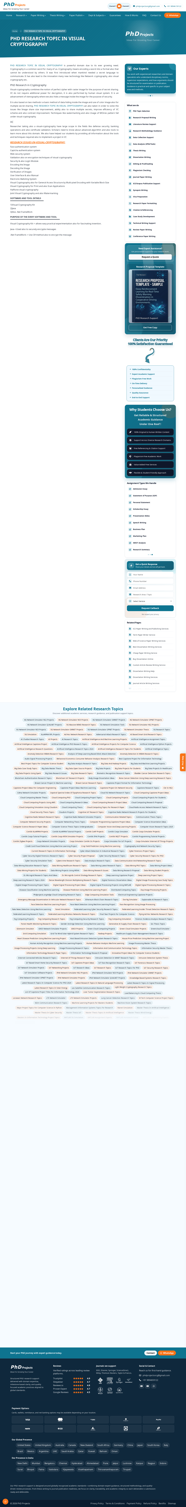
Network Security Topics (151, 1055)
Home (9, 15)
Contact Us (155, 15)
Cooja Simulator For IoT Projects (117, 841)
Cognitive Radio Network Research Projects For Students (132, 812)
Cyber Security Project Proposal (81, 856)
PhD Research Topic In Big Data (69, 1103)
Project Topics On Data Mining (150, 1207)
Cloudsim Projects (66, 812)
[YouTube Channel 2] (147, 1386)
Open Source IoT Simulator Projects (81, 1079)
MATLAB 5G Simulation (73, 1016)
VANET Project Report (33, 1313)
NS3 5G (146, 1069)
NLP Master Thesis (104, 1064)
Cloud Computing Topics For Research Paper (105, 807)
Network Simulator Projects (82, 1060)
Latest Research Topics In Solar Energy (50, 987)
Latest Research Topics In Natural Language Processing (99, 982)
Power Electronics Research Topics (115, 1202)
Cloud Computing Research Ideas (74, 802)
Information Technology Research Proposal (89, 953)
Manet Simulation (124, 1006)
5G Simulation (31, 734)
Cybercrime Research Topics (68, 860)
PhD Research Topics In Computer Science (49, 1187)
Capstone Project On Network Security (116, 788)
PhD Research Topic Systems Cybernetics (74, 1173)
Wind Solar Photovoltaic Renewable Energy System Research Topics (80, 1323)
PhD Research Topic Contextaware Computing (43, 1113)
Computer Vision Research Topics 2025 (156, 826)
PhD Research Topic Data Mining (148, 1113)
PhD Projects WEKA (76, 1098)
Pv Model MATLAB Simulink (83, 1211)
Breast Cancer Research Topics (89, 783)
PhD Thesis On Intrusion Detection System (30, 1192)
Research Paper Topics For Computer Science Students (136, 1226)
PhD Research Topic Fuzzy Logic (154, 1123)
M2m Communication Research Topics (51, 1001)
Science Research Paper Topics (40, 1241)
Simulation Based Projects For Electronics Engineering (118, 1250)
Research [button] (20, 15)
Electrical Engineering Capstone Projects (135, 894)
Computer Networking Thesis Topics (70, 822)
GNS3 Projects (77, 928)
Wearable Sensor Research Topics (139, 1318)
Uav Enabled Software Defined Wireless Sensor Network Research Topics (48, 1309)
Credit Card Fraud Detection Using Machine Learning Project (51, 846)
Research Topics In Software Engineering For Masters (53, 1265)
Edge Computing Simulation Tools (99, 894)
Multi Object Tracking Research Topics (151, 1035)
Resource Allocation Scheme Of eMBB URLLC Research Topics (41, 1270)
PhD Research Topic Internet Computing (39, 1138)
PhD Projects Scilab (55, 1098)
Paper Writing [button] (37, 15)
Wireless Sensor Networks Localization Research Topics (132, 1338)
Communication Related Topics (118, 817)
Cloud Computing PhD (61, 797)
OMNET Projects (114, 1074)
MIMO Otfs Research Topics (99, 1026)
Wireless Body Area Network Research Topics (76, 1328)
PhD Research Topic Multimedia (151, 1148)
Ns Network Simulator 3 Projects (58, 1069)
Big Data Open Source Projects (79, 768)
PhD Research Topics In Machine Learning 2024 (91, 1187)
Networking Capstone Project (111, 1060)
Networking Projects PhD (24, 1064)
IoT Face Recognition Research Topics (114, 962)
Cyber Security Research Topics (112, 856)
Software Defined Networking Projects (157, 1279)
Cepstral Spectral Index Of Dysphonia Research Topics (73, 792)
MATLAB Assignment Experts (100, 1016)
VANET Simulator (119, 1313)
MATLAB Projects (45, 1021)
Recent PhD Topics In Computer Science (137, 1211)
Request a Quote (150, 257)
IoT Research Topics (102, 967)
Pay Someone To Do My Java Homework (101, 1084)
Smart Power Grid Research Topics (149, 1275)
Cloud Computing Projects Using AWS (39, 802)
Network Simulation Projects (28, 1060)
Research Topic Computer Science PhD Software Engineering (59, 1260)
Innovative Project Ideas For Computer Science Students (136, 953)
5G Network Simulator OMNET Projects (66, 729)
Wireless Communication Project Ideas (115, 1328)
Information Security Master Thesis (157, 948)
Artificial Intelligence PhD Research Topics (69, 744)
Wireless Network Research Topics (116, 1333)
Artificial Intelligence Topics (157, 749)
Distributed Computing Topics (123, 890)
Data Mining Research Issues (96, 870)
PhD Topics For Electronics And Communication (73, 1192)
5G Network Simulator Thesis (136, 729)
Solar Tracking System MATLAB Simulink (64, 1289)
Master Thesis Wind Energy (139, 1011)
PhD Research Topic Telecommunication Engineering (118, 1173)
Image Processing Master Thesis (142, 943)
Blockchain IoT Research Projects (70, 778)
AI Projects (52, 739)
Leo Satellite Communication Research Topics (91, 987)
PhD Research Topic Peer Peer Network (154, 1158)
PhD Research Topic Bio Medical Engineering (106, 1103)
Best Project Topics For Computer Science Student (42, 763)
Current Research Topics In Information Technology (53, 851)
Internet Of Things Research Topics (76, 958)
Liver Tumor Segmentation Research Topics (101, 992)
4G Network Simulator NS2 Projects (39, 720)
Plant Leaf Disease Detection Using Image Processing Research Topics (92, 1197)
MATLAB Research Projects (68, 1021)
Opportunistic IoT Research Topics (36, 1084)
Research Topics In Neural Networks (137, 1260)
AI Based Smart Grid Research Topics (145, 734)
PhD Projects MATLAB (140, 1094)
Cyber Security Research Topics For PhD (146, 856)
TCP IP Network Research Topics (72, 1294)
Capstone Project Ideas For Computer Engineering (35, 788)
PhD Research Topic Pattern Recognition (116, 1158)
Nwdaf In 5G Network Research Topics (47, 1074)
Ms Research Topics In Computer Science (147, 1030)
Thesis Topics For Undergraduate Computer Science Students (55, 1304)
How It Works (131, 15)
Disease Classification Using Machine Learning (39, 890)
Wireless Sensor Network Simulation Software (50, 1338)
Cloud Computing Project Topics (88, 797)
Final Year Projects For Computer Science (117, 914)
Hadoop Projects (105, 933)
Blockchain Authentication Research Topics (33, 778)
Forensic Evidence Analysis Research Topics (153, 919)
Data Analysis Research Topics (97, 860)
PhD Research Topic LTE (154, 1138)
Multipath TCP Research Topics (142, 1040)
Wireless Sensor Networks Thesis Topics (120, 1343)
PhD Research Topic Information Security (114, 1133)
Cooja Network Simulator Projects (51, 841)
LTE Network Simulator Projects (83, 996)
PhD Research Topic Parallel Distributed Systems (74, 1158)
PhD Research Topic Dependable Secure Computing (54, 1118)
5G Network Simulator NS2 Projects (144, 724)
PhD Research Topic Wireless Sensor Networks (134, 1182)
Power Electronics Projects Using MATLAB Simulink (75, 1202)
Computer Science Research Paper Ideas (30, 826)
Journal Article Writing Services (146, 650)
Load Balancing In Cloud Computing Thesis (143, 992)
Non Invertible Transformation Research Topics (152, 1064)
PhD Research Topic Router (96, 1163)
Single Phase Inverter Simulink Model (139, 1255)
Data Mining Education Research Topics (31, 865)
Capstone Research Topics (148, 788)
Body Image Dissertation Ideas (102, 778)
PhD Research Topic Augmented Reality (34, 1103)
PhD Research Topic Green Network (82, 1128)
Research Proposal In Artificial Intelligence (86, 1236)
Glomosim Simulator (25, 928)
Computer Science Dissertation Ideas (150, 822)
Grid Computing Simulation (34, 933)
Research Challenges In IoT (145, 1221)
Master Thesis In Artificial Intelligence (153, 1006)
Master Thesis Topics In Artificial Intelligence (105, 1011)
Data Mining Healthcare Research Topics (69, 865)
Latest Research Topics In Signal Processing (145, 982)
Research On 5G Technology (97, 1226)
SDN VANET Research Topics (100, 1245)
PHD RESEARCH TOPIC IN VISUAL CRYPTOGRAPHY (36, 65)
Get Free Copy (150, 327)
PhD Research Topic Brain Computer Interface (148, 1103)
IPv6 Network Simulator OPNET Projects (36, 977)
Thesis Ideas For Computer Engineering (142, 1294)
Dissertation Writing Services (145, 644)
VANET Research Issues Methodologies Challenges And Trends (42, 1318)
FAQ (144, 15)
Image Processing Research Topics (74, 948)
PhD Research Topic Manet (36, 1143)
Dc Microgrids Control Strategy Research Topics (82, 875)
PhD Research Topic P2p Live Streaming (32, 1158)
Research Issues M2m (71, 1226)
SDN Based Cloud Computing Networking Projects (137, 1245)
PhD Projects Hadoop (118, 1094)
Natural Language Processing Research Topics (37, 1050)
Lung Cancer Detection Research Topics (118, 996)
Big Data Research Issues (56, 773)
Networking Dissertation (137, 1060)
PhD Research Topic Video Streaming (119, 1177)
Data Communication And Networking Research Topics (138, 860)
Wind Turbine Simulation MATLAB (154, 1323)
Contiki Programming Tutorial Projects (148, 836)
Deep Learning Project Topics (150, 875)
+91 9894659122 (150, 1380)
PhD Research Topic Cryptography (81, 1113)
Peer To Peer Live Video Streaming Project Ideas (113, 1089)
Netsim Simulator (111, 1050)
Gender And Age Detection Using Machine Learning (82, 924)
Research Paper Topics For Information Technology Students (38, 1231)
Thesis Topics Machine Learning (99, 1304)
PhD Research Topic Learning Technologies (121, 1138)
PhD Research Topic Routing (124, 1163)
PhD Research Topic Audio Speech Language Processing (135, 1098)
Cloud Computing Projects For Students (149, 797)
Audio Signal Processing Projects (38, 758)
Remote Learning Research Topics (85, 1216)
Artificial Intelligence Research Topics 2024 (75, 749)
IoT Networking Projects (59, 967)
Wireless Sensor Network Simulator (89, 1338)
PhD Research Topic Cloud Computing (67, 1108)
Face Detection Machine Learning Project (48, 904)
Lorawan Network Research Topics (27, 996)
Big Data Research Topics (82, 773)
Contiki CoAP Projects (95, 831)
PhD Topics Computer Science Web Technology (154, 1192)
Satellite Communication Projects (156, 1270)
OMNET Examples (132, 1074)
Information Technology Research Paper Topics (46, 953)
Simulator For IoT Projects (42, 1255)
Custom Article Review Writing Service (149, 632)
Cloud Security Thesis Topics (42, 812)
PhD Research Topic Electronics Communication (80, 1123)
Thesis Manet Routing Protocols (71, 1299)
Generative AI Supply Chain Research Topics (127, 924)
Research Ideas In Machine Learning (42, 1226)
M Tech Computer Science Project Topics (156, 996)
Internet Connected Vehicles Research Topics (37, 958)
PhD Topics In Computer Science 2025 (114, 1192)
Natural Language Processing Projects (152, 1045)
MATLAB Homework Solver (127, 1016)
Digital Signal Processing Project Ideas (69, 885)
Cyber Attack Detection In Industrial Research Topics (102, 851)
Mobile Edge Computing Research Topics (108, 1030)
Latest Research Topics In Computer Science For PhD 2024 (46, 982)
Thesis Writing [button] (57, 15)
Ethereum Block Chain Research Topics (101, 899)
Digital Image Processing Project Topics (32, 885)
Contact (151, 1353)
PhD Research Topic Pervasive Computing (38, 1163)
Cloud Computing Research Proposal (146, 802)
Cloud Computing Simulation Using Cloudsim (38, 807)
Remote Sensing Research (153, 1216)
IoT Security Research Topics (156, 967)
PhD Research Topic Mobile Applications (144, 1143)
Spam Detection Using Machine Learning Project (147, 1289)
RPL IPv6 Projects (79, 1270)
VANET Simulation (70, 1313)
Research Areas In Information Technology (111, 1221)
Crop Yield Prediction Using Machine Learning (100, 846)
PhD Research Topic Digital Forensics (95, 1118)
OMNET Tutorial (150, 1074)
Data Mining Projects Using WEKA (65, 870)
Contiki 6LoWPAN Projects (37, 831)
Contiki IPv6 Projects (96, 836)
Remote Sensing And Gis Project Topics (121, 1216)
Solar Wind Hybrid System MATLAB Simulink (104, 1289)
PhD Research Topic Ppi (71, 1163)
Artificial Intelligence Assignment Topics (148, 739)
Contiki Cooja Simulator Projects (146, 831)
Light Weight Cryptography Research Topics (133, 987)
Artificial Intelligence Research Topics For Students (119, 749)
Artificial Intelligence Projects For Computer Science (114, 744)
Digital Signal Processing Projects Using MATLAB (110, 885)
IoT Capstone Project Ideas (82, 962)
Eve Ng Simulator (130, 899)
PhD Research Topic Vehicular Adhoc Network (79, 1177)
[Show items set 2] (150, 554)
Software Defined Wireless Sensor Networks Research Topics (48, 1284)
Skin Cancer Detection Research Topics (81, 1275)
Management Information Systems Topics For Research (89, 1006)
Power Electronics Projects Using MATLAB (31, 1202)
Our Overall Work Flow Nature (68, 1084)
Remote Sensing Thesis (39, 1221)
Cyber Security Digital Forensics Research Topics (43, 856)
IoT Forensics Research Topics (147, 962)
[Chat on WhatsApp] (5, 1501)
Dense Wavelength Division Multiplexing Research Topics (73, 880)
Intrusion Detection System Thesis (153, 958)
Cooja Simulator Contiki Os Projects (85, 841)
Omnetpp (166, 1074)
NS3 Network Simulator (163, 1069)
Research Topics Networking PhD (103, 1260)
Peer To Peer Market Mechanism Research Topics (68, 1089)
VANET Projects (52, 1313)
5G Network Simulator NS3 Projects (31, 729)
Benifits (162, 1503)
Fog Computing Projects (24, 919)
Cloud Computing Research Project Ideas (109, 802)
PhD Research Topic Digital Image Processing (135, 1118)
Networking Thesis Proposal (51, 1064)
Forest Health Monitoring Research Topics (38, 924)
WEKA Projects (164, 1318)
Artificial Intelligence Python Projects (155, 744)
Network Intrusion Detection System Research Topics (145, 1050)
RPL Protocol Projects (100, 1270)
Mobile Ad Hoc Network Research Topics (38, 1030)
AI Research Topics (70, 739)
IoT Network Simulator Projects (31, 967)
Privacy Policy (97, 1503)
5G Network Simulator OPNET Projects (104, 729)
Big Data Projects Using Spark (28, 773)
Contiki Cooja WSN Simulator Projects (67, 836)
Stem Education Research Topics (40, 1294)
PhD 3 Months (139, 687)
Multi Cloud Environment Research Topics (71, 1035)
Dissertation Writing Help (143, 638)
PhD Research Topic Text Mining (158, 1173)
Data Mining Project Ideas (161, 865)
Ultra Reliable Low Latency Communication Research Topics (108, 1309)
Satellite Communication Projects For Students (41, 1275)
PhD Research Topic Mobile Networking (117, 1148)
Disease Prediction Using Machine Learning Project (85, 890)
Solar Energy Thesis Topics (89, 1284)
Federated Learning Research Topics (28, 914)
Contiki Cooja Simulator (118, 831)
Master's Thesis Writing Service (146, 662)
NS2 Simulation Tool (130, 1069)
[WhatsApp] (153, 1386)
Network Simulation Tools (56, 1060)
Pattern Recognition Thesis (31, 1089)
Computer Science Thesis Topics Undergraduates (72, 826)
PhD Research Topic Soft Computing (109, 1168)
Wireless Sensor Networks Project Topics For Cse (44, 1343)
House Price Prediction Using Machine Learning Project (145, 938)
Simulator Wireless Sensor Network (73, 1255)
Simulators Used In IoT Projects (105, 1255)
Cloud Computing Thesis (72, 807)
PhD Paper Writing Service (144, 681)
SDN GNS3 (64, 1245)
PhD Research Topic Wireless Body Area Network (52, 1182)
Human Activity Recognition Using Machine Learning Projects (56, 943)
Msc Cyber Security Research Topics (34, 1035)
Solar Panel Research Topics (152, 1284)
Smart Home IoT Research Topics (117, 1275)
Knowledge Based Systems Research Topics (147, 977)
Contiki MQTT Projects (118, 836)
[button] (148, 95)
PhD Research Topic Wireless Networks (93, 1182)
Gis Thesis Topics (158, 924)
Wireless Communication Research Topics (80, 1333)
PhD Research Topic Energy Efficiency (120, 1123)
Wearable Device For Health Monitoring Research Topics (97, 1318)
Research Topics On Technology (141, 1265)
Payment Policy (134, 1503)
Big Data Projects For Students (127, 768)
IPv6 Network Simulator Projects (71, 977)
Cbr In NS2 (167, 788)
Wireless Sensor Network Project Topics (152, 1333)
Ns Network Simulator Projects (89, 1069)
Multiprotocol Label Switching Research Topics (37, 1045)
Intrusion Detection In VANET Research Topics (114, 958)
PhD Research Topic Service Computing (31, 1168)
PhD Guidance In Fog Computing (152, 1089)
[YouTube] (141, 1386)
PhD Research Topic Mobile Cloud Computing (40, 1148)
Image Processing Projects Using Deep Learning (34, 948)
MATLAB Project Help (25, 1021)
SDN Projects (78, 1245)
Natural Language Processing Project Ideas (113, 1045)
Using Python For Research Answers (153, 1309)
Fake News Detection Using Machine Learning (31, 909)
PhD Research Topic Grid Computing (116, 1128)
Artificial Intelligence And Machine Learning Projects (104, 739)
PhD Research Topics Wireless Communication (135, 1187)
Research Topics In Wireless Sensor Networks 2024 (102, 1265)
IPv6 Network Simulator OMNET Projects (145, 972)
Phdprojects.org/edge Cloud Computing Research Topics (57, 894)
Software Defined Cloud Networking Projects (31, 1279)
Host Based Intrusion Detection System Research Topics (94, 938)
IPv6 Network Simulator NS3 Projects (107, 972)
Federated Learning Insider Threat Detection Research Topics (148, 909)
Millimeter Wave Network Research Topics (65, 1026)
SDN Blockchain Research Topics (41, 1245)
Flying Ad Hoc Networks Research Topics (156, 914)
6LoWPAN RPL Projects (50, 734)
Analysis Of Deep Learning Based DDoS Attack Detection (92, 754)
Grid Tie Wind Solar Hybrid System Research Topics (72, 933)
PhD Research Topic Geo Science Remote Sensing (42, 1128)
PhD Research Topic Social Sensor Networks (71, 1168)
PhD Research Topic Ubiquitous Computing (38, 1177)
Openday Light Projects (110, 1079)
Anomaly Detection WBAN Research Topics (45, 754)
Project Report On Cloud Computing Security (41, 1207)
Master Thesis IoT (73, 1011)
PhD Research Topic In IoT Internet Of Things (79, 1138)
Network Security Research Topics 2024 (119, 1055)
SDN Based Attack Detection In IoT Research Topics (117, 1241)
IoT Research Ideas (81, 967)
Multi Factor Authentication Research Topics (112, 1035)
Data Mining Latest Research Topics (106, 865)
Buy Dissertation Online (143, 626)
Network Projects (32, 1055)
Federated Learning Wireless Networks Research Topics (71, 914)
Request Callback (150, 608)
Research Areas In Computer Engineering (70, 1221)
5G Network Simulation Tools (112, 724)
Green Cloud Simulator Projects (133, 928)
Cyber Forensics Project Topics (142, 851)
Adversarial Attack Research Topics (111, 734)
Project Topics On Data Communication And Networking (109, 1207)
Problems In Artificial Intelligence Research (153, 1202)
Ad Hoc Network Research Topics (78, 734)
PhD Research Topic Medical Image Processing (103, 1143)
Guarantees (115, 15)
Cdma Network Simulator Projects (31, 792)
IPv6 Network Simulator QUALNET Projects (107, 977)
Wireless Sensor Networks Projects (83, 1343)
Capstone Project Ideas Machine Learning (78, 788)
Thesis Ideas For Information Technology (36, 1299)
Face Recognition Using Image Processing (137, 904)
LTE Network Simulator (56, 996)
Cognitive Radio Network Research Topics (42, 817)
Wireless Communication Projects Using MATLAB (37, 1333)
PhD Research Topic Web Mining (152, 1177)
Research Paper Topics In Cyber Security (85, 1231)
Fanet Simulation (62, 909)
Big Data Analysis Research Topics (82, 763)
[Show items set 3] (152, 554)
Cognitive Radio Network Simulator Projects (82, 817)
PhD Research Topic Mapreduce (65, 1143)
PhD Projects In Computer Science (90, 1094)
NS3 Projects (21, 1074)
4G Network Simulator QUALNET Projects (44, 724)
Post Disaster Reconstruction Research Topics (145, 1197)
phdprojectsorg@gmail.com (156, 1375)
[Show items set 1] (148, 554)
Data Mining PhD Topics (136, 865)
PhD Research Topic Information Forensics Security (70, 1133)
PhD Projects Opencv (162, 1094)
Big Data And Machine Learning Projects (148, 763)
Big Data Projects (103, 768)
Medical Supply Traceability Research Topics (102, 1021)
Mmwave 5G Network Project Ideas (150, 1026)
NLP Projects (122, 1064)
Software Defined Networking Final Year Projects (116, 1279)
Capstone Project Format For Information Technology (128, 783)
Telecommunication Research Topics (105, 1294)
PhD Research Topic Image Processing (28, 1133)
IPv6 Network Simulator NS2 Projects (72, 972)
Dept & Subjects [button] (96, 15)
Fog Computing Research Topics (51, 919)
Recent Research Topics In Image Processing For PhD (44, 1216)
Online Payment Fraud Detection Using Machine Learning (37, 1079)
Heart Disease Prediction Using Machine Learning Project (41, 938)
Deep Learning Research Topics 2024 (28, 880)
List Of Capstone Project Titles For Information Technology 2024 (52, 992)
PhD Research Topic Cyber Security (115, 1113)
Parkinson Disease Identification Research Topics (143, 1084)
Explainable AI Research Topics (155, 899)
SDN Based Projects (151, 1241)
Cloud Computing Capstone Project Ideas (151, 792)
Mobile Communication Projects (73, 1030)
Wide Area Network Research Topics (32, 1323)
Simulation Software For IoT (157, 1250)
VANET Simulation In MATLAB (95, 1313)
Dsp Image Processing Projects (154, 890)
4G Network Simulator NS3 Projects (73, 720)
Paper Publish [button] (76, 15)
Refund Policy (150, 1503)
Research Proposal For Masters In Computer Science (41, 1236)
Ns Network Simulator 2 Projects (26, 1069)
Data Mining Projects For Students (31, 870)
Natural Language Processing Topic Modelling (80, 1050)
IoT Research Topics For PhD (127, 967)
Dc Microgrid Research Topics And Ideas (40, 875)
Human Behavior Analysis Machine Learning (105, 943)
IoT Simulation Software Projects (38, 972)
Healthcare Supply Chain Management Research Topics (139, 933)
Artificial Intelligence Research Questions (35, 749)
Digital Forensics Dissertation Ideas (117, 880)
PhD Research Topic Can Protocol (33, 1108)
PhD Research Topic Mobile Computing (80, 1148)
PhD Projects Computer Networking (56, 1094)
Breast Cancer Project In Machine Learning (53, 783)
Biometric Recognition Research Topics (113, 773)
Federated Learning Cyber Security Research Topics (96, 909)
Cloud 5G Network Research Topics (115, 792)
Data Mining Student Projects (156, 870)
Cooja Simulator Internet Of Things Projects (154, 841)
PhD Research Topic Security (153, 1163)
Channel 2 (125, 6)
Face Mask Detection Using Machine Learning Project (92, 904)
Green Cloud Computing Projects (101, 928)
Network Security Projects (55, 1055)
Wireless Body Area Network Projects (36, 1328)
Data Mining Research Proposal (126, 870)
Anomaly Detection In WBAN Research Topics (139, 754)
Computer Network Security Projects (35, 822)
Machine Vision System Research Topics (134, 1001)
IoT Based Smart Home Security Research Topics (46, 962)
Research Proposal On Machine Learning (149, 1236)
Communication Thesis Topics (148, 817)
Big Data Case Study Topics (25, 768)
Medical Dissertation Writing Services (149, 668)
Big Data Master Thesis (51, 768)
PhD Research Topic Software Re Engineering (33, 1173)
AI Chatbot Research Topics (32, 739)
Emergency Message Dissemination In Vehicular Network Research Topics (49, 899)
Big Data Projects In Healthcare (158, 768)
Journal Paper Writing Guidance (146, 656)
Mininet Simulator (123, 1026)
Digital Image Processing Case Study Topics (154, 880)
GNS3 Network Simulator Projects (52, 928)
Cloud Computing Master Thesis (33, 797)
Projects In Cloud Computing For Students (49, 1211)
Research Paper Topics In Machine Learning (125, 1231)
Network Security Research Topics (84, 1055)
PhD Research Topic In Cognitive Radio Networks (108, 1108)
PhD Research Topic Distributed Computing (37, 1123)
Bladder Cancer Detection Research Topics (152, 773)
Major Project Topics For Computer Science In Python (39, 1006)
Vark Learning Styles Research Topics (146, 1313)
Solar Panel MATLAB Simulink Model (120, 1284)
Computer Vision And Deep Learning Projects (117, 826)
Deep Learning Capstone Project (120, 875)
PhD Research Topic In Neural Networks (143, 1153)
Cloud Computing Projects (117, 797)
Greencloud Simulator (160, 928)
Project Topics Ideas (73, 1207)
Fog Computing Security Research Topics (87, 919)
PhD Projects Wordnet (98, 1098)
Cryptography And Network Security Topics (142, 846)
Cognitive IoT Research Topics (91, 812)
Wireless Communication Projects (150, 1328)
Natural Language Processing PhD (76, 1045)
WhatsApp (173, 15)
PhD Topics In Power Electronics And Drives (39, 1197)
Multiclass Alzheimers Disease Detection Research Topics (55, 1040)
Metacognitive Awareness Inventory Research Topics (147, 1021)
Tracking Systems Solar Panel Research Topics (136, 1304)
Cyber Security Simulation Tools (38, 860)
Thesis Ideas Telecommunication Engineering (108, 1299)
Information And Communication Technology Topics (115, 948)
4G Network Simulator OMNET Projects (109, 720)
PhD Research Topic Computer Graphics (150, 1108)
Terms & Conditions (115, 1503)
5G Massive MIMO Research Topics (81, 724)
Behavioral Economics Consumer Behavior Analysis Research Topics (85, 758)
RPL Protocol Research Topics (125, 1270)
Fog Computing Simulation (119, 919)
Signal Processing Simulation (78, 1250)
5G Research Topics (161, 729)
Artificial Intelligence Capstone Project (31, 744)
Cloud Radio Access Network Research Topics (148, 807)
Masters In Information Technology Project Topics (39, 1016)
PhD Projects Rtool (35, 1098)
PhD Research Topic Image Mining (150, 1128)
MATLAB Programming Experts (155, 1016)
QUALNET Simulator (107, 1211)
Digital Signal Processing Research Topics (153, 885)
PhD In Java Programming (26, 1094)
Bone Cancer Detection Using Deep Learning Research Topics (145, 778)
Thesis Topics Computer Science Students (149, 1299)
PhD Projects (138, 675)
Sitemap (172, 1503)
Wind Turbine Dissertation (125, 1323)
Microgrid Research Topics (32, 1026)
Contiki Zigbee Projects (22, 841)
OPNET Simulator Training (162, 1079)
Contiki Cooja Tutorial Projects (34, 836)
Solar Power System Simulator (30, 1289)
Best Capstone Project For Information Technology (140, 758)
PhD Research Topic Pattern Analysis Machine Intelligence (97, 1153)
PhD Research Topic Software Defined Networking (150, 1168)
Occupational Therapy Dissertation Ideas (85, 1074)
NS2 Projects (112, 1069)
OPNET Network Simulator (136, 1079)
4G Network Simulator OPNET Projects (146, 720)
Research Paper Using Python (160, 1231)
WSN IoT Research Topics (151, 1343)
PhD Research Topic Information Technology (155, 1133)
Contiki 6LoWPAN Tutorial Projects (66, 831)
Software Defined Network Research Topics (73, 1279)
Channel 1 (112, 6)
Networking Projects (161, 1060)
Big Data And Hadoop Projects (113, 763)
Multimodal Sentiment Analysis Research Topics (104, 1040)
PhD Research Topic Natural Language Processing (47, 1153)
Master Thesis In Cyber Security (48, 1011)
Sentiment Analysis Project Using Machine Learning (39, 1250)
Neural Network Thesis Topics (80, 1064)
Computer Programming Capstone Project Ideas (110, 822)
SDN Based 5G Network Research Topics (74, 1241)
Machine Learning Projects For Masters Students (92, 1001)
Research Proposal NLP (118, 1236)
